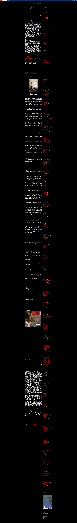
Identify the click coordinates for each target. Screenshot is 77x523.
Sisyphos (44, 407)
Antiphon (44, 104)
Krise (43, 248)
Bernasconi (44, 125)
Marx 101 (44, 61)
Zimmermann (45, 485)
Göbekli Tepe (45, 206)
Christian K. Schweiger (46, 149)
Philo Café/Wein (45, 329)
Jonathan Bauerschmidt (46, 235)
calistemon (44, 141)
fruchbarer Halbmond (46, 191)
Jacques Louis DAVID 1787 (47, 233)
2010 (44, 33)
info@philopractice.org (46, 228)
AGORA (44, 90)
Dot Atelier (44, 40)
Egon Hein (44, 173)
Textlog (44, 42)
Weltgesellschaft (45, 473)
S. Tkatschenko (45, 387)
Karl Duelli (44, 238)
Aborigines (29, 57)
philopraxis (38, 3)
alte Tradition (45, 94)
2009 (44, 34)
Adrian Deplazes (45, 89)
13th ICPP (44, 80)
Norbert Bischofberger (46, 317)
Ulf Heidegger (45, 455)
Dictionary (44, 45)
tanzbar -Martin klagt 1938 (30, 63)
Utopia (44, 460)
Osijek (44, 324)
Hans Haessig (45, 216)
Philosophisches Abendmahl (47, 362)
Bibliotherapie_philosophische (47, 127)
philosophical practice (46, 345)
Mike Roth (26, 408)
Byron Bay (44, 139)
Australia (44, 113)
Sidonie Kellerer (45, 403)
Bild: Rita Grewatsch (46, 131)
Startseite (33, 428)
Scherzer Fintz (45, 395)
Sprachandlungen (45, 418)
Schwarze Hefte (45, 398)
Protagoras (44, 372)
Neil (43, 306)
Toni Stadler (44, 452)
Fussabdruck (45, 193)
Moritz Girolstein (45, 301)
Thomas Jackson (45, 443)
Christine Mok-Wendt (46, 150)
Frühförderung (45, 192)
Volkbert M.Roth (45, 470)
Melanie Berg (45, 291)
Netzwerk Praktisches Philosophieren (30, 418)
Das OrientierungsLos (46, 158)
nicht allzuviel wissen (46, 312)
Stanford (44, 55)
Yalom (44, 483)
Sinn (43, 405)
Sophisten (44, 416)
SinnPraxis (44, 406)
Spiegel (44, 67)
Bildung (44, 132)
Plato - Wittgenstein (45, 365)
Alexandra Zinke (45, 93)
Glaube (44, 203)
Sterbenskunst (45, 425)
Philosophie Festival (46, 351)
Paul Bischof (45, 328)
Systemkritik (44, 434)
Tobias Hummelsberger (46, 450)
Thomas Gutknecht (45, 442)
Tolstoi (44, 451)
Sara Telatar (44, 392)
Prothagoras (44, 373)
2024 (44, 11)
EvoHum (44, 184)
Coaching (44, 153)
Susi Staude (33, 73)
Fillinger (44, 185)
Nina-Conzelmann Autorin (46, 316)
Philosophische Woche (46, 359)
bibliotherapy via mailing (46, 129)
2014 (44, 13)
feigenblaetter (45, 518)
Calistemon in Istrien (46, 142)
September (46, 26)
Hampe (44, 213)
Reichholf (44, 375)
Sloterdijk (44, 408)
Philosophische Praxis (46, 356)
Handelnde (44, 215)
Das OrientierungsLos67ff (46, 161)
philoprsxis (44, 339)
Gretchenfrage (45, 207)
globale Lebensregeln (46, 204)
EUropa (44, 180)
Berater (44, 120)
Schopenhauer (45, 397)
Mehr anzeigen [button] (37, 417)
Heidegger (29, 73)
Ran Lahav (44, 374)
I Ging (44, 224)
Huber (44, 223)
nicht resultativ (45, 313)
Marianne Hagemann (46, 280)
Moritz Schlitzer (45, 302)
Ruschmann (44, 385)
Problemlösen (45, 371)
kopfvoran (44, 246)
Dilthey (44, 165)
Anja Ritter (44, 102)
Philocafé (32, 424)
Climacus (44, 152)
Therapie (44, 440)
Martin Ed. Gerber (45, 283)
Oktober (46, 17)
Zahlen (44, 484)
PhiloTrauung (45, 364)
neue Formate (45, 308)
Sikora (44, 404)
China (44, 147)
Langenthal (44, 255)
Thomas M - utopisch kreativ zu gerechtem (31, 310)
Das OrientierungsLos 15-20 (47, 159)
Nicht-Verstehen (45, 315)
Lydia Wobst (44, 270)
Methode (44, 293)
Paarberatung (45, 326)
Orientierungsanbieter (46, 323)
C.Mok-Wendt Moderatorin (46, 140)
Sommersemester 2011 (46, 414)
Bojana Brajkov (45, 137)
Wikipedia (44, 44)
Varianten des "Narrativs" (46, 463)
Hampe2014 (44, 214)
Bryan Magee (45, 138)
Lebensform (44, 258)
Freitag (44, 66)
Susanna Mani (45, 430)
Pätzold (44, 327)
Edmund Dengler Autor (46, 171)
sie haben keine (28, 8)
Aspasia (44, 111)
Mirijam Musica (45, 296)
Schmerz (44, 396)
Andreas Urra (45, 96)
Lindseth (44, 267)
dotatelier (33, 57)
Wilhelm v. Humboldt (46, 476)
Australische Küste (45, 114)
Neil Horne (44, 307)
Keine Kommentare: (29, 56)
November (46, 16)
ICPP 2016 (44, 226)
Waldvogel (44, 471)
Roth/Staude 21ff (45, 383)
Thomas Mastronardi (37, 424)
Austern (44, 112)
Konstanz (44, 245)
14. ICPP (44, 81)
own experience (45, 325)
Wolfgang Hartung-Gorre (46, 482)
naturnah (44, 305)
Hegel (44, 217)
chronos (44, 151)
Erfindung (44, 175)
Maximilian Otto (45, 290)
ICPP (43, 225)
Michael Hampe (45, 294)
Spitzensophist (45, 417)
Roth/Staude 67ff (45, 384)
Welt (43, 472)
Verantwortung (45, 464)
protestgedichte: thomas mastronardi (33, 77)
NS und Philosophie (46, 318)
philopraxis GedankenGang (47, 337)
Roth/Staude (44, 381)
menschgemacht (45, 292)
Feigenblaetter (45, 60)
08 (43, 78)
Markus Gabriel (45, 282)
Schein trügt (44, 394)
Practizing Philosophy (46, 366)
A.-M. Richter (45, 84)
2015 (44, 12)
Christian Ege (45, 148)
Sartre (44, 393)
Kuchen (44, 249)
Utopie (44, 461)
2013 (44, 29)
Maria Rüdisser (45, 279)
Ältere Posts (40, 428)
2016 (43, 83)
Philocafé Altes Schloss (46, 334)
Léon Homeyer (45, 266)
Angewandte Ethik (45, 101)
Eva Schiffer (44, 182)
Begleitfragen (45, 116)
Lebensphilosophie (38, 57)
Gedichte (44, 195)
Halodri (44, 212)
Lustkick (44, 269)
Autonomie (44, 115)
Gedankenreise (45, 194)
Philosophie (44, 349)
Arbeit (44, 106)
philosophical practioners (46, 346)
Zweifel (44, 491)
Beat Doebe (44, 43)
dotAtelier (44, 517)
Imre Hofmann (45, 227)
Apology (44, 105)
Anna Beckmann (45, 103)
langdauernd (45, 254)
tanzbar (36, 73)
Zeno (43, 41)
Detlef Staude (27, 410)
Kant (43, 236)
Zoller (44, 486)
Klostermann (45, 243)
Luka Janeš (44, 268)
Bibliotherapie (45, 126)
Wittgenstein (44, 481)
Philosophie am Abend (46, 350)
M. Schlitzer (44, 271)
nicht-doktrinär (45, 314)
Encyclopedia (45, 51)
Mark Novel (44, 281)
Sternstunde (44, 426)
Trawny (44, 454)
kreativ (29, 424)
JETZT (44, 234)
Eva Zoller (44, 183)
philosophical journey (46, 344)
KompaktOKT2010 (45, 244)
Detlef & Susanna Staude (46, 163)
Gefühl (44, 196)
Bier (43, 130)
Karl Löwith (44, 239)
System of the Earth (45, 433)
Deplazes (44, 162)
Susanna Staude (45, 431)
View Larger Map (45, 509)
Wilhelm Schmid (45, 475)
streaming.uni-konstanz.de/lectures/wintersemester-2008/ (47, 428)
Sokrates (44, 413)
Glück (44, 205)
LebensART (44, 256)
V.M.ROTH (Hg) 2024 (46, 462)
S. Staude (44, 386)
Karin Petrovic (45, 237)
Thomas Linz (45, 444)
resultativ (44, 376)
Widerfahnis (44, 474)
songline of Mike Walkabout (47, 415)
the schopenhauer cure (46, 439)
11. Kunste (44, 79)
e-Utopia (44, 170)
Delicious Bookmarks (46, 62)
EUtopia (44, 181)
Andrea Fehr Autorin (46, 95)
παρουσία (44, 492)
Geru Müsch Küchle (46, 202)
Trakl (43, 453)
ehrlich (44, 174)
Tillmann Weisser (45, 449)
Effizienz (44, 172)
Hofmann (44, 222)
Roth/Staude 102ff (45, 382)
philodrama (44, 335)
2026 (44, 8)
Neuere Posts (27, 428)
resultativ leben (31, 58)
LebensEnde (45, 257)
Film (43, 186)
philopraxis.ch (45, 338)
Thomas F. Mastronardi (46, 441)
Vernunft (44, 465)
